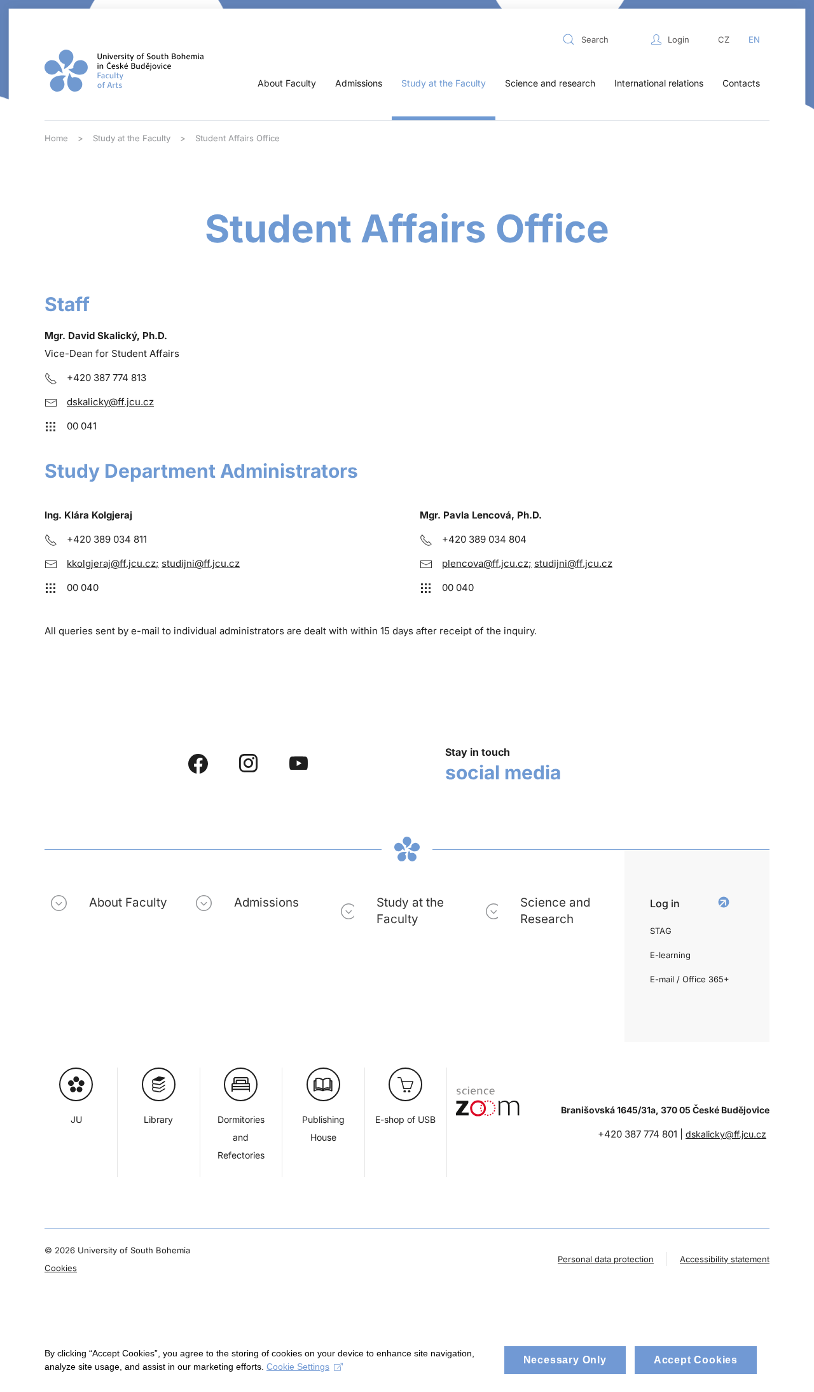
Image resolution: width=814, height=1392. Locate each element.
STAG (661, 931)
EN (754, 39)
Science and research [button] (550, 83)
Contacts (741, 83)
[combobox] (603, 39)
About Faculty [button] (287, 83)
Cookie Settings (297, 1366)
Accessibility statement (724, 1259)
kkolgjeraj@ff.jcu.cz (111, 563)
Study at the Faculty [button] (443, 83)
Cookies (61, 1268)
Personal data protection (606, 1259)
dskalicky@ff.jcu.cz (110, 402)
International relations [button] (658, 83)
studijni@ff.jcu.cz (201, 563)
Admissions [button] (358, 83)
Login (678, 39)
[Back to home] (124, 71)
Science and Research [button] (555, 910)
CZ (723, 39)
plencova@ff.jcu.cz (485, 563)
